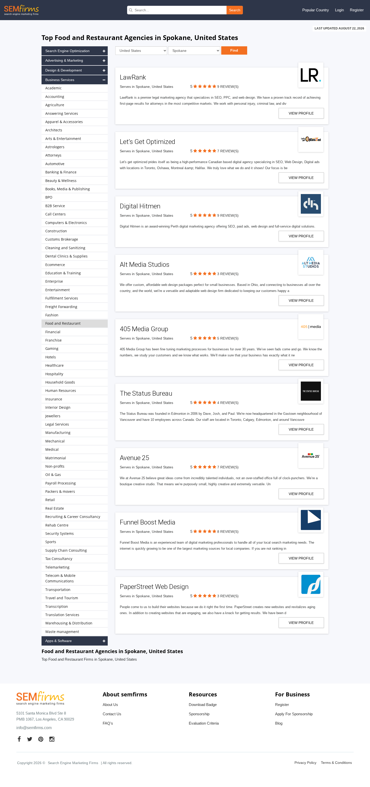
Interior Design (57, 407)
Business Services (59, 80)
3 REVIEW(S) (228, 274)
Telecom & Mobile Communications (60, 578)
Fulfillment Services (61, 298)
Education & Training (63, 273)
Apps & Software (58, 641)
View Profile (301, 113)
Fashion (51, 315)
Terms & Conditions (336, 763)
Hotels (50, 357)
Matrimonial (55, 458)
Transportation (57, 589)
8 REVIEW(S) (228, 532)
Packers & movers (60, 491)
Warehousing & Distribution (68, 623)
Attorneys (53, 155)
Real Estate (54, 508)
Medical (52, 449)
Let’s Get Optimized (147, 141)
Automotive (54, 163)
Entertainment (57, 289)
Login (339, 10)
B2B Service (55, 205)
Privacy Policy (305, 763)
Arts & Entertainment (63, 138)
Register (357, 10)
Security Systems (59, 533)
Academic (53, 88)
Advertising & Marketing (64, 60)
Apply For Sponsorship (294, 714)
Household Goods (60, 382)
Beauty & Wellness (61, 180)
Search (234, 10)
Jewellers (52, 416)
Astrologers (54, 146)
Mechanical (55, 441)
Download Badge (203, 704)
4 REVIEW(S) (228, 403)
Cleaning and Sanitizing (65, 247)
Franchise (53, 340)
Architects (53, 130)
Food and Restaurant (63, 323)
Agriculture (54, 104)
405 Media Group (144, 329)
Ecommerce (55, 264)
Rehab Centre (56, 525)
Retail (50, 499)
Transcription (56, 606)
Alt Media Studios (144, 264)
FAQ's (108, 723)
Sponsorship (199, 714)
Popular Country (315, 10)
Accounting (54, 96)
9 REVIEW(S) (228, 87)
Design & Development (63, 70)
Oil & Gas (53, 474)
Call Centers (55, 214)
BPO (48, 197)
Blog (278, 723)
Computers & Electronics (66, 222)
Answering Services (61, 113)
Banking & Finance (61, 172)
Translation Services (62, 614)
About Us (110, 704)
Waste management (62, 631)
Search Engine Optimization (67, 51)
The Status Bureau (146, 393)
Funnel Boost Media (147, 522)
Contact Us (112, 714)
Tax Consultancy (58, 558)
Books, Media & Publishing (67, 188)
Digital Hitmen (140, 206)
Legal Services (57, 424)
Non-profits (54, 466)
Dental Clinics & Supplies (66, 256)
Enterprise (54, 281)
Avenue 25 (134, 458)
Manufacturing (57, 432)
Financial (52, 331)
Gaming (51, 348)
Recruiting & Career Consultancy (72, 516)
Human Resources (60, 390)
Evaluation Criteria (204, 723)
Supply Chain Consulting (66, 550)
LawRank (133, 77)
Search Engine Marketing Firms (73, 763)
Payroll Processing (60, 483)
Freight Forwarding (61, 306)
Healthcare (54, 365)
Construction (56, 231)
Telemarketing (57, 567)
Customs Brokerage (61, 239)
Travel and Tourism (61, 597)
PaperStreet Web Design (154, 586)
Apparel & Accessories (64, 121)
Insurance (53, 399)
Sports (50, 541)
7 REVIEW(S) (228, 151)
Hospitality (54, 373)
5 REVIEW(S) (228, 338)
